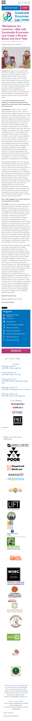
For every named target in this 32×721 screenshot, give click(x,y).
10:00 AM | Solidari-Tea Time (11, 374)
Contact (11, 701)
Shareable (18, 44)
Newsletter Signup (11, 8)
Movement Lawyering (13, 340)
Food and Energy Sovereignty (15, 324)
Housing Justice (11, 321)
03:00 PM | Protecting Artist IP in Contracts (16, 389)
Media (10, 21)
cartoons (15, 687)
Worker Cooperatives (13, 328)
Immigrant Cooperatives (13, 331)
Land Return (10, 318)
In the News (17, 21)
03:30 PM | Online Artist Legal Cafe (13, 396)
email (11, 713)
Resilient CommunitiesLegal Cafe (13, 315)
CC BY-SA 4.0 (23, 693)
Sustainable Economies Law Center (19, 80)
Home (4, 21)
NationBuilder (15, 716)
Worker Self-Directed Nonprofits (16, 334)
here (15, 296)
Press (16, 701)
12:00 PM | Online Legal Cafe (11, 368)
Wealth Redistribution (13, 337)
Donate (25, 8)
